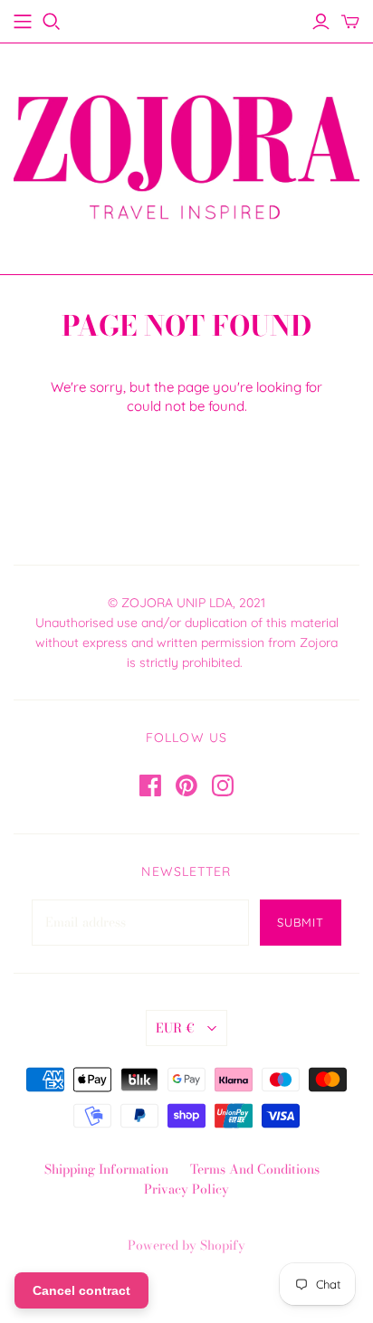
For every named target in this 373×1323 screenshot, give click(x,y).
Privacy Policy (186, 1189)
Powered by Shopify (186, 1245)
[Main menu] (23, 22)
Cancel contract (81, 1290)
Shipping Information (106, 1169)
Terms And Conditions (255, 1169)
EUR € (175, 1028)
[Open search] (52, 22)
